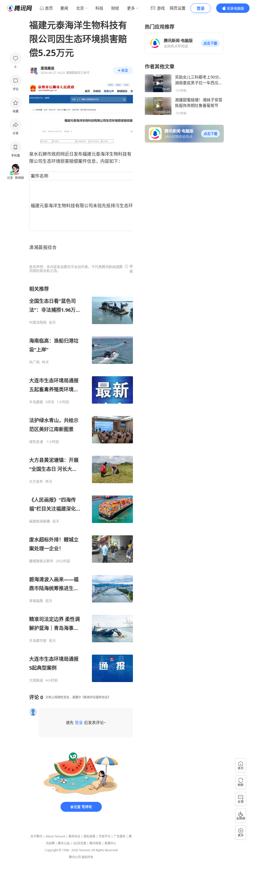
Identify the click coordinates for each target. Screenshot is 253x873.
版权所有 (87, 857)
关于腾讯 (36, 836)
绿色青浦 (36, 441)
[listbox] (81, 484)
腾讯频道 (95, 843)
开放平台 (104, 836)
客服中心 (110, 843)
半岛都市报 (37, 640)
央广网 (34, 362)
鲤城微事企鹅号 (41, 561)
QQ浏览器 (79, 843)
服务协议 (74, 836)
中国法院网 (37, 322)
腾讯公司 (75, 857)
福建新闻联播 (39, 521)
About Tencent (55, 836)
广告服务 (120, 836)
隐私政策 (89, 836)
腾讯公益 (64, 843)
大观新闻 (36, 680)
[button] (210, 43)
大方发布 (36, 481)
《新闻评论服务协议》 (96, 697)
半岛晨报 (36, 402)
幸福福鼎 (36, 601)
